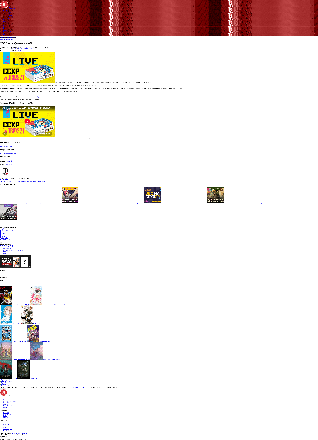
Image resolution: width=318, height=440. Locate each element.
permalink (21, 50)
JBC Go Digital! (7, 429)
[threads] (11, 246)
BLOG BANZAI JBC (7, 230)
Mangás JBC (3, 229)
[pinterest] (5, 246)
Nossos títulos (7, 248)
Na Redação (4, 232)
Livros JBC (6, 430)
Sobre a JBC (6, 400)
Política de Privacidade (79, 387)
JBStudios (6, 426)
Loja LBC (6, 413)
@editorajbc (10, 160)
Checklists (6, 423)
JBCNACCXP (28, 48)
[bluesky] (13, 246)
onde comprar (10, 229)
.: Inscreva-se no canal (6, 146)
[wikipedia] (9, 179)
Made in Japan (7, 414)
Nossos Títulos (7, 403)
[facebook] (2, 179)
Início (1, 39)
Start (4, 427)
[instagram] (3, 179)
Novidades (4, 233)
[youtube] (7, 179)
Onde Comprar (7, 404)
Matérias (3, 235)
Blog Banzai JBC (8, 39)
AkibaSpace (6, 417)
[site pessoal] (0, 179)
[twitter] (5, 179)
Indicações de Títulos (8, 405)
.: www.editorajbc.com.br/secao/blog (9, 153)
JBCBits (14, 48)
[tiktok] (9, 246)
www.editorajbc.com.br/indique (31, 97)
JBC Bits (20, 48)
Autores (5, 407)
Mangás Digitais (5, 239)
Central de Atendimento (9, 401)
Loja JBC (5, 251)
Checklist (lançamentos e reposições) (13, 250)
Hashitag (5, 416)
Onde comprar (7, 253)
